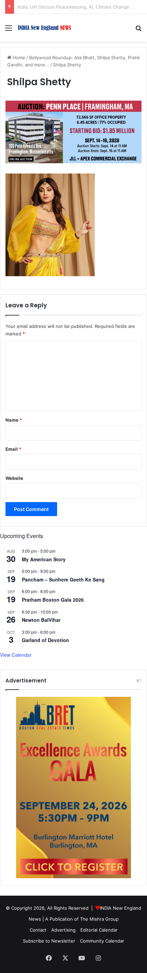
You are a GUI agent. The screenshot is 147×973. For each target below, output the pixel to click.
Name (13, 420)
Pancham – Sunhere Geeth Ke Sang (63, 579)
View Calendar (15, 654)
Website (14, 478)
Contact (38, 930)
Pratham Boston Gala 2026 (53, 599)
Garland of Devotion (45, 640)
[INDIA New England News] (44, 28)
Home (18, 57)
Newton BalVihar (41, 619)
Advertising (63, 930)
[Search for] (138, 30)
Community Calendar (102, 941)
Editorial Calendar (99, 930)
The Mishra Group (99, 919)
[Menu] (8, 30)
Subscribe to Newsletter (49, 941)
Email (13, 449)
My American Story (44, 559)
